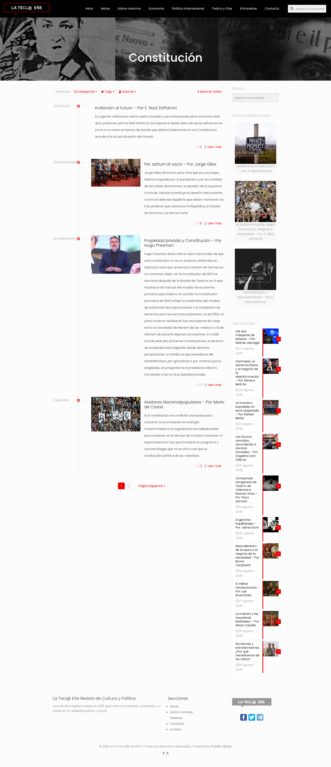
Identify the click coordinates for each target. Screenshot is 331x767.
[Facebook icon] (163, 753)
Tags (108, 91)
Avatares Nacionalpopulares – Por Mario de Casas (184, 404)
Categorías (85, 91)
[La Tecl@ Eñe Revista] (27, 8)
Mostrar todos (210, 91)
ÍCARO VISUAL (221, 746)
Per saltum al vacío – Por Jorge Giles (180, 164)
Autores (128, 91)
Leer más (214, 147)
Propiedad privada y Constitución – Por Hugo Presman (183, 243)
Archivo (175, 729)
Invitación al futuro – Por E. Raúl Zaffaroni (136, 108)
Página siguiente (150, 486)
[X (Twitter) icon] (167, 753)
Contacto (177, 723)
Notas (174, 706)
